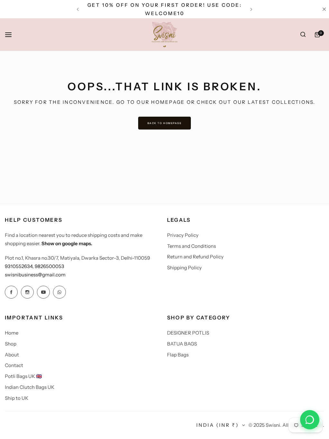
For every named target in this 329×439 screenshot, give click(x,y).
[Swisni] (164, 35)
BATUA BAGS (182, 344)
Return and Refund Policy (195, 257)
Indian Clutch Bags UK (29, 387)
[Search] (303, 35)
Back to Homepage (164, 123)
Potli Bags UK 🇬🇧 (23, 376)
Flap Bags (178, 355)
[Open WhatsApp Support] (309, 419)
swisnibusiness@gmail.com (35, 275)
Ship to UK (16, 398)
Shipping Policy (184, 267)
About (12, 355)
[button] (78, 9)
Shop (10, 344)
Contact (14, 365)
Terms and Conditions (191, 246)
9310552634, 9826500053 (34, 266)
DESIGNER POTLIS (188, 333)
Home (11, 333)
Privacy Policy (183, 235)
